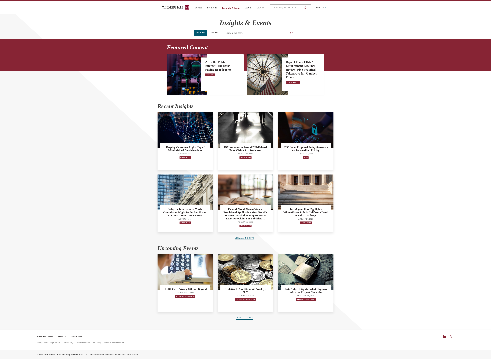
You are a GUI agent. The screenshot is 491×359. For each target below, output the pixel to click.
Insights (201, 33)
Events (214, 33)
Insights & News (231, 8)
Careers (261, 7)
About (248, 7)
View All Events (244, 318)
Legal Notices (55, 343)
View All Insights (244, 238)
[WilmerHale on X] (451, 336)
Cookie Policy (68, 343)
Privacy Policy (42, 343)
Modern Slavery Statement (114, 343)
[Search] (292, 33)
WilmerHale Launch (45, 337)
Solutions (212, 7)
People (198, 7)
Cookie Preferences (83, 343)
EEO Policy (97, 343)
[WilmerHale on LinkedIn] (444, 336)
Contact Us (61, 337)
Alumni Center (76, 337)
